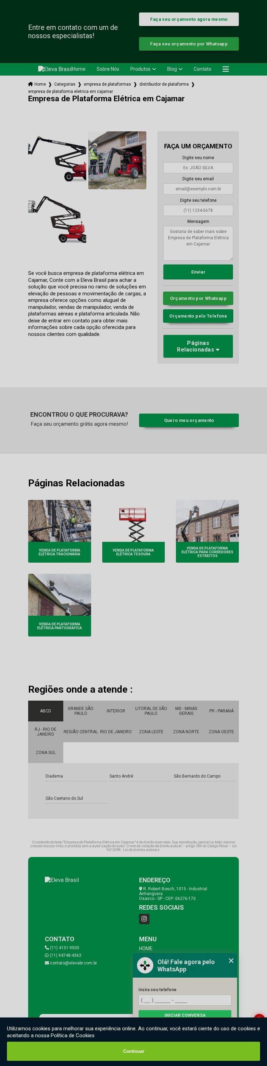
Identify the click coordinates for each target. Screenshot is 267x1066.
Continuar (133, 1051)
